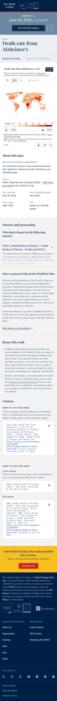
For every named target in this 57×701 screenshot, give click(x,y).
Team (4, 646)
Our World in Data (9, 5)
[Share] (44, 144)
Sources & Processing (37, 58)
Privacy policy (9, 686)
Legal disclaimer (9, 691)
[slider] (42, 130)
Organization (8, 634)
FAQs (5, 600)
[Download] (38, 144)
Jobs (4, 653)
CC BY (6, 145)
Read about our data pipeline (16, 328)
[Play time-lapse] (6, 130)
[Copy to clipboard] (46, 426)
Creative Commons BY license (23, 382)
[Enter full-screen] (50, 144)
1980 (13, 130)
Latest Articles (36, 627)
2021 (49, 130)
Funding (6, 640)
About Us (7, 627)
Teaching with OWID (40, 640)
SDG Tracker (36, 634)
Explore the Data (11, 58)
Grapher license (9, 696)
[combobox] (31, 80)
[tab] (7, 80)
